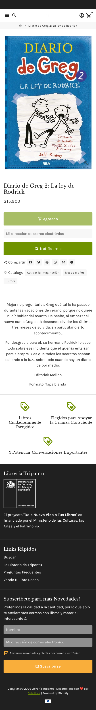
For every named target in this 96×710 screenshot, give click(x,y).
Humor (10, 281)
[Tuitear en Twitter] (38, 262)
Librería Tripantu (43, 688)
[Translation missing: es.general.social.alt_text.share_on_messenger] (72, 262)
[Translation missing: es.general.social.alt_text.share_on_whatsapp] (55, 262)
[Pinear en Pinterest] (47, 262)
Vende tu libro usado (21, 579)
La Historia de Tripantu (23, 565)
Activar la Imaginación (43, 272)
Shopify (63, 693)
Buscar (10, 557)
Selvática (34, 693)
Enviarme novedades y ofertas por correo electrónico (45, 653)
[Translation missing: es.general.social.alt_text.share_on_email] (63, 262)
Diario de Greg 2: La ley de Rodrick (52, 25)
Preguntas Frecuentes (22, 572)
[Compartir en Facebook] (30, 262)
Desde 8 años (75, 272)
